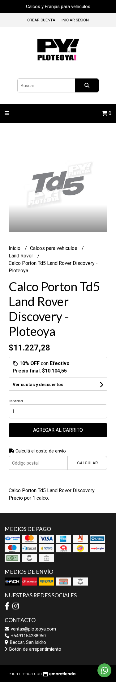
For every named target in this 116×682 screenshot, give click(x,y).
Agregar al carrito (58, 430)
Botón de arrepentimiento (34, 649)
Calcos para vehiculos (54, 248)
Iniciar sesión (75, 20)
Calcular (87, 463)
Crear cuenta (41, 20)
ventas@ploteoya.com (33, 629)
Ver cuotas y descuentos (38, 384)
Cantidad (16, 401)
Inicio (15, 248)
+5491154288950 (28, 636)
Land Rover (21, 256)
